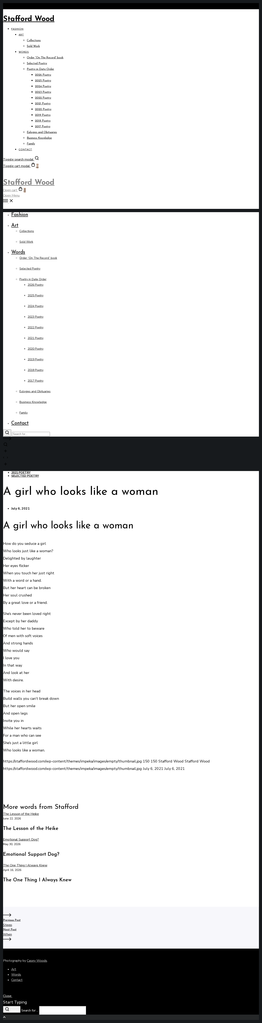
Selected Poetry (25, 476)
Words (16, 974)
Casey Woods (37, 960)
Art (13, 969)
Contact (17, 980)
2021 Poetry (20, 473)
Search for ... (29, 1010)
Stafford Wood (28, 19)
